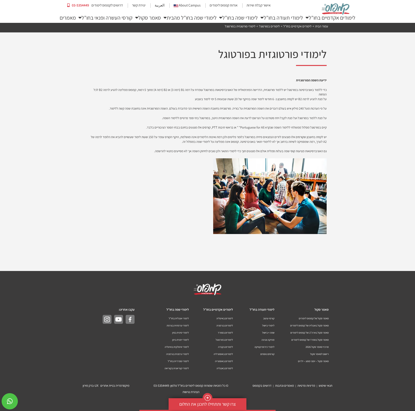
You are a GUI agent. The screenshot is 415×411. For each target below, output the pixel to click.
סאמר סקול (149, 17)
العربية (160, 5)
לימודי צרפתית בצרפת (178, 325)
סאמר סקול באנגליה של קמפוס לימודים (309, 325)
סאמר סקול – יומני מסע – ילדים (313, 361)
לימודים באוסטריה (224, 361)
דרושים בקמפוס (262, 385)
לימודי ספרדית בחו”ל (178, 361)
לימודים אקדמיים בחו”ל (332, 17)
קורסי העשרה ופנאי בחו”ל (107, 17)
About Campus (190, 5)
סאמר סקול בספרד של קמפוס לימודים (310, 339)
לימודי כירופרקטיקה (264, 347)
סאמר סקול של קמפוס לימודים (314, 318)
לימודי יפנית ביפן (180, 339)
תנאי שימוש (325, 385)
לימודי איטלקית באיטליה (177, 347)
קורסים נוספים (267, 354)
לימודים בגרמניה (224, 325)
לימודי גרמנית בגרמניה (177, 354)
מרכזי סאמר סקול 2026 (317, 347)
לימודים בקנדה (225, 347)
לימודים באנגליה (225, 368)
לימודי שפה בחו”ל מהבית (192, 17)
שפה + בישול (268, 332)
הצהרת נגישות (191, 392)
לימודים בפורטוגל (224, 339)
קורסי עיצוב (268, 318)
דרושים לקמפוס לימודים (107, 5)
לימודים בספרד (225, 332)
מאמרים (68, 17)
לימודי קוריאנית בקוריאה (177, 368)
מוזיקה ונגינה (267, 339)
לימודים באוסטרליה (223, 354)
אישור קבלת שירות (259, 5)
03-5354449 (80, 5)
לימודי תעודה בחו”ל (283, 17)
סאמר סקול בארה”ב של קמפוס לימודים (309, 332)
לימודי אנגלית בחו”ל (179, 318)
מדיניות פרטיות (306, 385)
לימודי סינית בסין (180, 332)
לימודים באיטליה (224, 318)
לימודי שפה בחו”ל (240, 17)
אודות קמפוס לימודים (223, 5)
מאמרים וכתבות (284, 385)
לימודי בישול (268, 325)
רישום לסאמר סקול (319, 354)
